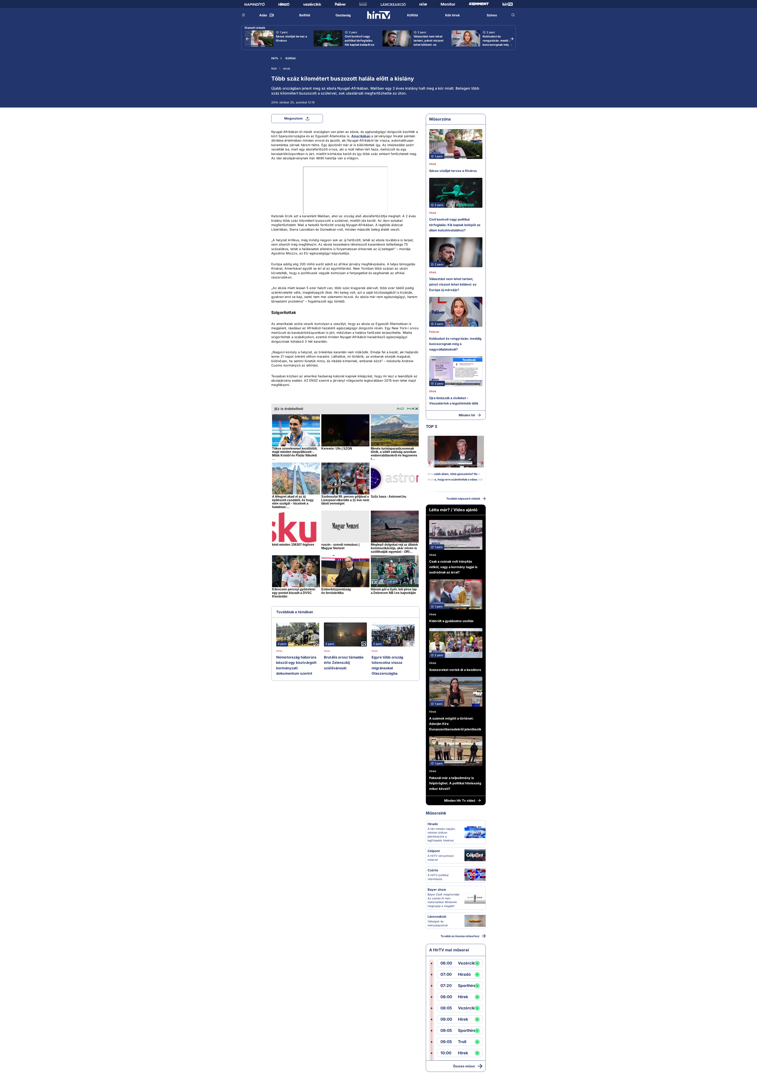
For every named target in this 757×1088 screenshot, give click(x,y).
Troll (462, 1042)
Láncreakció (437, 916)
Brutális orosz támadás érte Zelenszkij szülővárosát (344, 662)
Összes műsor (464, 1066)
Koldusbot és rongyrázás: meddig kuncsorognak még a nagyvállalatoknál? (497, 42)
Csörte (433, 870)
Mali (274, 68)
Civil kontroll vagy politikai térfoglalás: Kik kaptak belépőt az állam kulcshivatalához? (359, 45)
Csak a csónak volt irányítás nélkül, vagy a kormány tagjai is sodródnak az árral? (453, 566)
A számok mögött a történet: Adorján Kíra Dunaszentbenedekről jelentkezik (455, 723)
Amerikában (361, 136)
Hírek (279, 651)
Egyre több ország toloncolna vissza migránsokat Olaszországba (387, 665)
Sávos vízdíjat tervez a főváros (291, 38)
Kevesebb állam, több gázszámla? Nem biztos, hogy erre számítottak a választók (455, 476)
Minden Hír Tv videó (459, 800)
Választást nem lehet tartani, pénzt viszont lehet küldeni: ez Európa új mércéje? (429, 42)
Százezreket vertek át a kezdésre (455, 670)
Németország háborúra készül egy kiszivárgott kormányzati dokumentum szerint (296, 665)
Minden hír (467, 415)
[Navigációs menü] (244, 15)
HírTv (274, 58)
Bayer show (437, 889)
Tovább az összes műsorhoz (460, 936)
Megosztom (293, 118)
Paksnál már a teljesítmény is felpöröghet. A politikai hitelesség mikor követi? (455, 783)
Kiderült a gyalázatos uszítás (451, 621)
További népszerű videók (463, 498)
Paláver (434, 331)
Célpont (434, 851)
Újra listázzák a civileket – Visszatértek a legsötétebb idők (453, 400)
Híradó (433, 824)
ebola (286, 68)
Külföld (290, 58)
